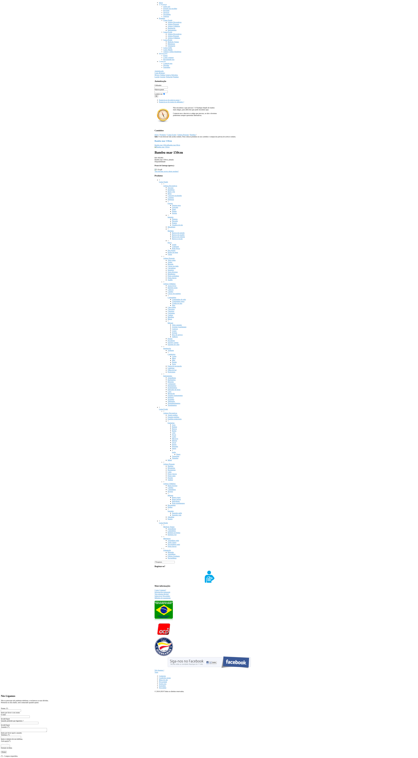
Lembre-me (159, 94)
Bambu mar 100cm (161, 145)
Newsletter (162, 688)
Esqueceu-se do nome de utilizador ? (171, 102)
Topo (156, 672)
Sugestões (162, 686)
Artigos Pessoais (183, 135)
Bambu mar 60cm (174, 145)
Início (156, 135)
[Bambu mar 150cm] (162, 147)
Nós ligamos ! (159, 670)
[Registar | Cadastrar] (209, 582)
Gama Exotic (171, 135)
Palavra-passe (159, 89)
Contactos (162, 676)
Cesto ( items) (160, 73)
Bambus (193, 135)
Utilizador (158, 85)
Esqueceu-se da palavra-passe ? (169, 100)
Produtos (163, 135)
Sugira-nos (162, 684)
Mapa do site (163, 680)
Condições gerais (165, 678)
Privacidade (163, 682)
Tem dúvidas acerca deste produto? (167, 171)
